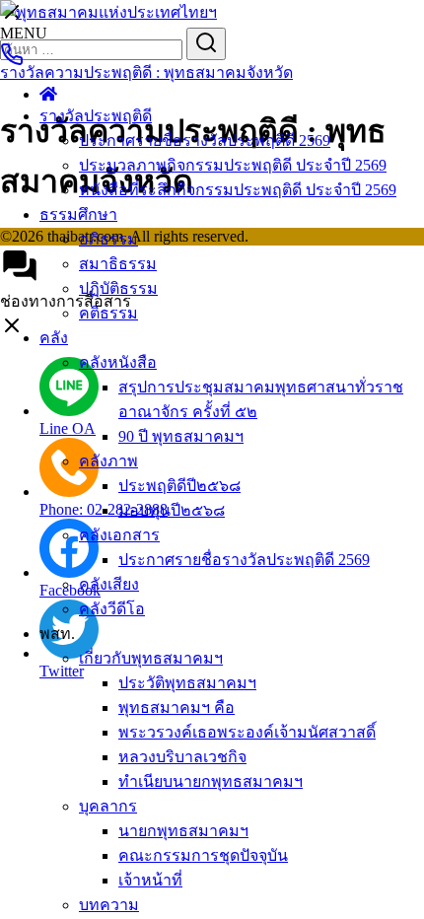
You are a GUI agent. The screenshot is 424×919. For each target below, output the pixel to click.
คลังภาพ (108, 461)
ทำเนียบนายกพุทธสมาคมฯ (210, 781)
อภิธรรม (108, 239)
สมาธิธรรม (118, 263)
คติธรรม (108, 313)
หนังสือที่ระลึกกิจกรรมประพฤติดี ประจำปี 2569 (237, 189)
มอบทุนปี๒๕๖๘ (171, 510)
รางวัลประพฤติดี (95, 115)
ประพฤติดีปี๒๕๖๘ (179, 485)
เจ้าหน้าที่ (150, 880)
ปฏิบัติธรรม (118, 288)
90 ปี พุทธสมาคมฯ (181, 436)
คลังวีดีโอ (112, 609)
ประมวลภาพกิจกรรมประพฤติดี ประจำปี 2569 (233, 165)
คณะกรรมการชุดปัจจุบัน (203, 855)
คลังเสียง (109, 584)
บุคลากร (108, 806)
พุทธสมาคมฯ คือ (176, 707)
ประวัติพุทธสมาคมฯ (187, 682)
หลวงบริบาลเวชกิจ (182, 756)
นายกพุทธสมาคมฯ (183, 830)
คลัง (53, 337)
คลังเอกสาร (119, 535)
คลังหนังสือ (118, 362)
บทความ (109, 904)
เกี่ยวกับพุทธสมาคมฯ (151, 658)
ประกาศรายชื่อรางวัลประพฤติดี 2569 (204, 140)
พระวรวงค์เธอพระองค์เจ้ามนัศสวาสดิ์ (247, 732)
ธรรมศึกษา (78, 214)
